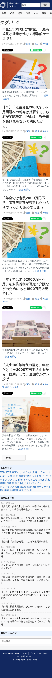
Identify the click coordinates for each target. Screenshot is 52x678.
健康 (14, 483)
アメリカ (12, 479)
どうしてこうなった (34, 479)
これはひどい (24, 483)
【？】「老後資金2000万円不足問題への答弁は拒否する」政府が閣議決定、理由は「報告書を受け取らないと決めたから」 (26, 116)
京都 (17, 486)
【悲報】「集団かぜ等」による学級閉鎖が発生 (24, 540)
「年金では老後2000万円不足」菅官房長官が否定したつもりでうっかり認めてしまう (26, 202)
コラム (41, 472)
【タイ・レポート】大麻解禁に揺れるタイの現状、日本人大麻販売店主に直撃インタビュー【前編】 (25, 552)
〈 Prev (7, 457)
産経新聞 (14, 490)
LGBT (8, 483)
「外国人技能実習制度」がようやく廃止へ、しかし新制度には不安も (25, 606)
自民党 (23, 486)
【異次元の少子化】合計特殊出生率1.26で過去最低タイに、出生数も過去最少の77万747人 (25, 506)
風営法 (22, 476)
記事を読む (25, 189)
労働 (20, 13)
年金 (46, 44)
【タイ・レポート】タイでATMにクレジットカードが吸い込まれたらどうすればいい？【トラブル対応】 (25, 593)
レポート (46, 486)
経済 (12, 13)
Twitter (30, 490)
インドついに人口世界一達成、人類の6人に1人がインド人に (25, 565)
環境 (28, 13)
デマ (2, 486)
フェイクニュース (41, 483)
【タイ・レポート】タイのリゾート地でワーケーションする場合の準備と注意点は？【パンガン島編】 (25, 620)
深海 (28, 44)
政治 (4, 13)
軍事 (39, 486)
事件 (44, 13)
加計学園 (4, 490)
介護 (46, 298)
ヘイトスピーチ (40, 476)
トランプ (9, 486)
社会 (36, 13)
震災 (28, 476)
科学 (20, 479)
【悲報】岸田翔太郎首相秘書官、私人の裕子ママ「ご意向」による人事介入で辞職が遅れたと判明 (25, 529)
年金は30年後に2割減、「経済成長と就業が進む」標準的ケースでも (25, 34)
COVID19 (5, 472)
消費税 (22, 490)
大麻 (34, 472)
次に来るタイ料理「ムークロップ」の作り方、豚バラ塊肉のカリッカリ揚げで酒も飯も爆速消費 (25, 518)
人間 (10, 476)
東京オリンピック (22, 472)
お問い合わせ (27, 656)
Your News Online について (15, 653)
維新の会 (31, 486)
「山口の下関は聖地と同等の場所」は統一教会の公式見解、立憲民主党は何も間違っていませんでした (25, 578)
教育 (15, 476)
